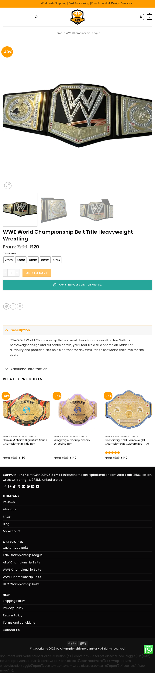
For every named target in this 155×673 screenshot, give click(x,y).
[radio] (9, 260)
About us (9, 509)
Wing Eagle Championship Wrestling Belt (72, 441)
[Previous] (10, 115)
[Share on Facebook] (13, 306)
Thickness (9, 253)
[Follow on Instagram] (9, 486)
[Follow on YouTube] (37, 486)
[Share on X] (20, 306)
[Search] (36, 17)
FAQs (7, 516)
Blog (6, 524)
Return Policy (12, 615)
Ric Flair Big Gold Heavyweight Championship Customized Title (127, 441)
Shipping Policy (14, 601)
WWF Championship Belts (22, 577)
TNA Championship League (23, 555)
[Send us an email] (23, 486)
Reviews (9, 502)
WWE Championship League (83, 33)
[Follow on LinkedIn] (32, 486)
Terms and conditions (19, 622)
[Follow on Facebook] (5, 486)
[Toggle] (6, 330)
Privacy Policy (13, 608)
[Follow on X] (18, 486)
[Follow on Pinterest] (28, 486)
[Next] (144, 115)
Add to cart (36, 273)
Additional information (28, 369)
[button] (30, 17)
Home (58, 33)
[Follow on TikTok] (14, 486)
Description (20, 330)
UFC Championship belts (21, 584)
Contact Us (11, 630)
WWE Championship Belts (22, 569)
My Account (12, 531)
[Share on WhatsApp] (6, 306)
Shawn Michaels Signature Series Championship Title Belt (25, 441)
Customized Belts (16, 547)
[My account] (141, 17)
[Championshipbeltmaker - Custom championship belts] (77, 17)
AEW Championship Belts (21, 562)
